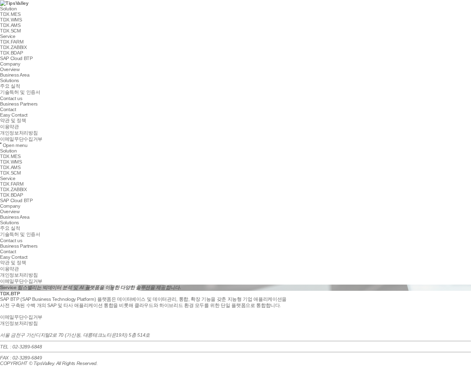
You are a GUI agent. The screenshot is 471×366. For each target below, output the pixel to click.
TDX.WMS (11, 19)
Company (10, 64)
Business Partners (19, 104)
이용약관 (9, 126)
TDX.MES (10, 14)
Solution (8, 8)
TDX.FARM (11, 41)
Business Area (14, 75)
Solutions (9, 80)
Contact (8, 109)
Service (8, 36)
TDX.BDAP (11, 53)
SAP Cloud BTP (16, 58)
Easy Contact (14, 115)
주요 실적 (10, 86)
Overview (9, 69)
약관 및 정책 (13, 120)
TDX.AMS (10, 25)
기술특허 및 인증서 (20, 92)
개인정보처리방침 (19, 133)
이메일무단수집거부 (21, 139)
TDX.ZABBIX (13, 47)
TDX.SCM (10, 30)
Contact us (11, 98)
